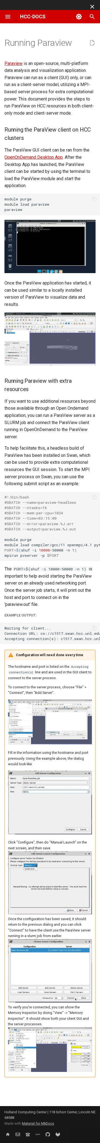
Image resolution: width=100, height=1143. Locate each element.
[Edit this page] (92, 43)
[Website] (7, 1134)
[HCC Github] (47, 1134)
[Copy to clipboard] (94, 199)
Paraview (13, 63)
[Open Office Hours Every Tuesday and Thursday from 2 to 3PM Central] (37, 1134)
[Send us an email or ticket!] (17, 1134)
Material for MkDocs (38, 1123)
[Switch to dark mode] (78, 16)
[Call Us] (27, 1134)
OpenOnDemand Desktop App (33, 157)
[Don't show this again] (92, 6)
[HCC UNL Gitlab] (57, 1134)
